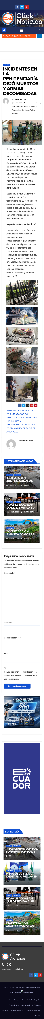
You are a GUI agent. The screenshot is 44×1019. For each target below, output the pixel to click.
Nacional (7, 65)
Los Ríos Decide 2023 (17, 1010)
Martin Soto (28, 485)
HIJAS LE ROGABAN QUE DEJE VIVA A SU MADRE (20, 507)
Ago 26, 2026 (13, 881)
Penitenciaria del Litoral (20, 110)
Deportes (37, 1000)
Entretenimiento (14, 1005)
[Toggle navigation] (21, 30)
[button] (39, 30)
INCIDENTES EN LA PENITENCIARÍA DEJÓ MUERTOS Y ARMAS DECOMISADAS (20, 81)
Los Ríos (19, 870)
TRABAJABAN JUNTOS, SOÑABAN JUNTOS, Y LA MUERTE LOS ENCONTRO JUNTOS (22, 853)
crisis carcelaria (17, 106)
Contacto (30, 1000)
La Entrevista (35, 1005)
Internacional (25, 1005)
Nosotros (37, 1010)
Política (37, 1016)
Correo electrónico (12, 638)
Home (10, 1000)
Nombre (8, 623)
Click (6, 964)
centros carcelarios (33, 103)
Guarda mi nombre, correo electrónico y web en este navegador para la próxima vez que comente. (20, 675)
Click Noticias (20, 99)
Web (6, 653)
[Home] (4, 30)
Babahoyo (10, 870)
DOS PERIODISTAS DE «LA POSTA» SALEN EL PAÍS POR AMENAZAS (21, 428)
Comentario (9, 573)
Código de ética (19, 1000)
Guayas (9, 475)
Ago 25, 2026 (13, 512)
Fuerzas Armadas (30, 106)
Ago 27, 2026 (13, 485)
